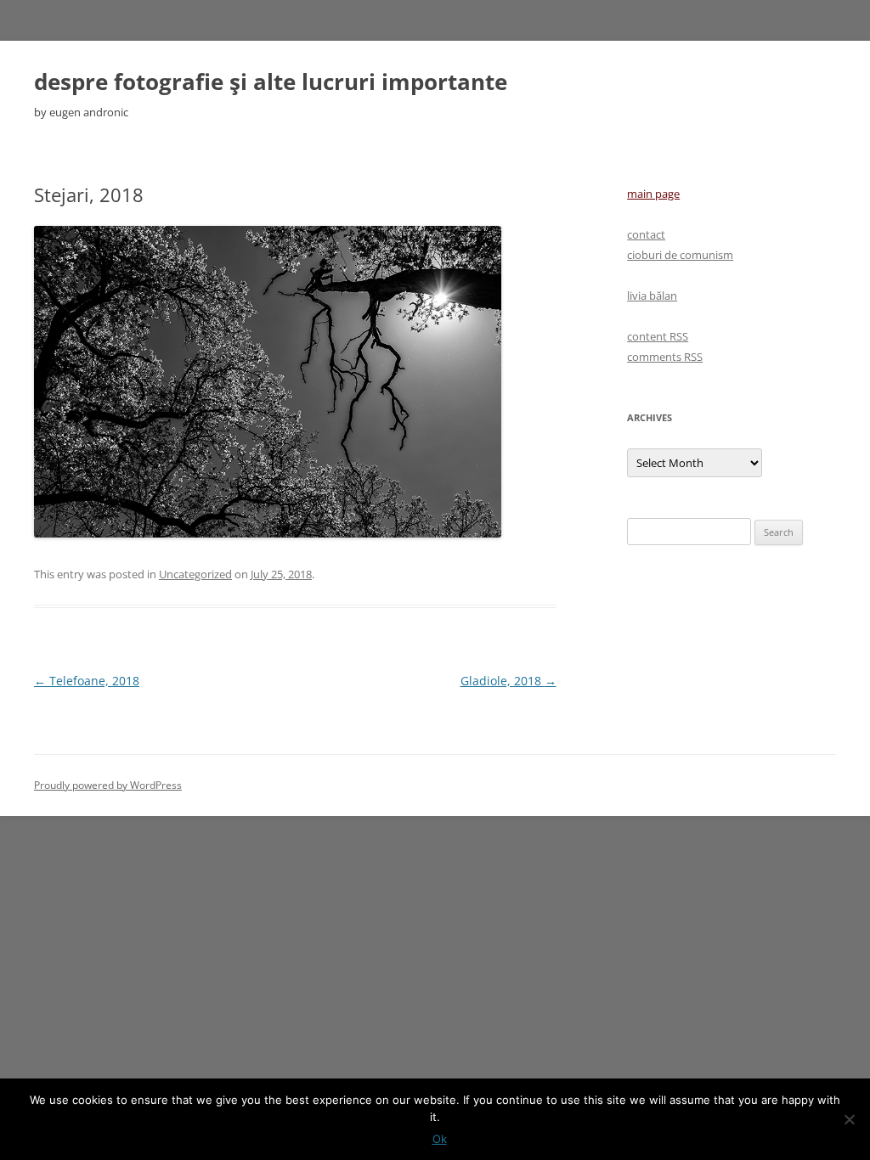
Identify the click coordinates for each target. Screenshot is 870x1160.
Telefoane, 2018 (86, 681)
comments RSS (665, 356)
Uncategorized (195, 574)
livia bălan (652, 295)
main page (653, 193)
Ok (439, 1139)
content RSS (657, 336)
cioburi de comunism (680, 254)
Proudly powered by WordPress (108, 785)
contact (646, 234)
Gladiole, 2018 (508, 681)
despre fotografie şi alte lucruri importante (270, 81)
